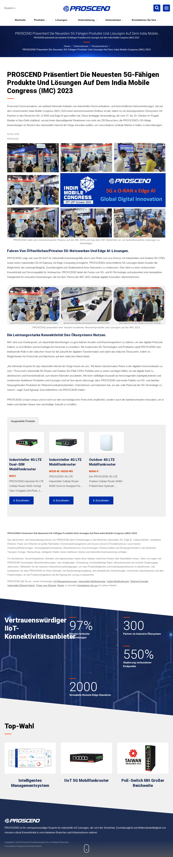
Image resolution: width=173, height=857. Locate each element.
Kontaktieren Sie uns (144, 20)
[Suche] (157, 8)
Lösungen (61, 20)
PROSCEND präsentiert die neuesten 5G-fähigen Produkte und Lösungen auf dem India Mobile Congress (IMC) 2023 (86, 49)
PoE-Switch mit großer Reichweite (142, 783)
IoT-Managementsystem (65, 581)
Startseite (20, 20)
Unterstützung (86, 20)
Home (67, 46)
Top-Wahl (19, 726)
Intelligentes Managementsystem (30, 783)
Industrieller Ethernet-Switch (21, 585)
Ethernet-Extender (139, 581)
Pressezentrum (100, 46)
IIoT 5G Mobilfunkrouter (86, 780)
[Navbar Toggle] (166, 8)
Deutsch (9, 8)
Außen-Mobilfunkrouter (118, 581)
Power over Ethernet (46, 585)
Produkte (39, 20)
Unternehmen (113, 20)
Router (61, 585)
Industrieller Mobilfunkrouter (92, 581)
